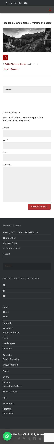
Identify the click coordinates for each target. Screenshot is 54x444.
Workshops (8, 403)
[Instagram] (4, 285)
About (6, 312)
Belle (5, 338)
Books (6, 377)
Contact (7, 323)
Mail (5, 140)
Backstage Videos (12, 386)
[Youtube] (4, 290)
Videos (6, 382)
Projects (7, 409)
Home (6, 307)
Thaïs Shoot (9, 238)
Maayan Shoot (10, 243)
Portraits (7, 348)
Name (6, 128)
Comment (7, 164)
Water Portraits (10, 365)
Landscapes (9, 343)
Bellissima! (8, 413)
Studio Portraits (11, 359)
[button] (7, 436)
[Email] (4, 296)
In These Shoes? (11, 248)
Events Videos (10, 391)
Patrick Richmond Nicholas (15, 64)
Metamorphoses (11, 332)
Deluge (6, 254)
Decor (6, 371)
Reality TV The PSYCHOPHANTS (20, 232)
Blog (5, 398)
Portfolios (8, 328)
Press (6, 316)
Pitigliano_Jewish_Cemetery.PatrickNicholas (27, 23)
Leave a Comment (11, 69)
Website (6, 152)
